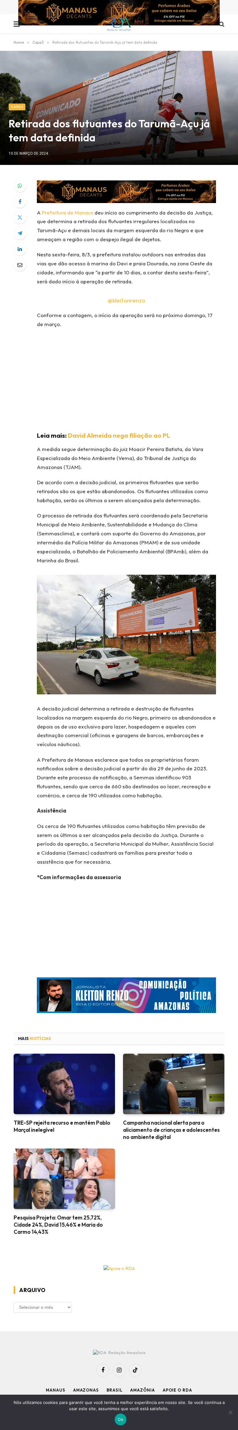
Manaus (55, 1390)
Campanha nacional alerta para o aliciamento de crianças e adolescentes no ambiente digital (171, 1129)
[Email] (20, 265)
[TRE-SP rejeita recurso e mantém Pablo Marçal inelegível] (64, 1084)
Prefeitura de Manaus (67, 212)
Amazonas (86, 1390)
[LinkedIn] (20, 249)
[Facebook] (20, 201)
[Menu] (18, 24)
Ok (120, 1419)
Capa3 (17, 107)
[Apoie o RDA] (119, 1268)
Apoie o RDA (177, 1390)
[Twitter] (20, 217)
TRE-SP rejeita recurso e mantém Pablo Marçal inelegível (62, 1126)
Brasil (114, 1390)
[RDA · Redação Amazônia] (119, 24)
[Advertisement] (134, 378)
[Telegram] (20, 233)
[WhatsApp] (20, 185)
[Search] (221, 24)
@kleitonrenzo (126, 300)
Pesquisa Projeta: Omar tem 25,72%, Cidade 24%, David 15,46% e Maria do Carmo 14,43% (58, 1224)
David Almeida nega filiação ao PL (119, 435)
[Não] (230, 1412)
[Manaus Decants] (119, 13)
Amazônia (142, 1390)
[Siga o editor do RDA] (126, 996)
